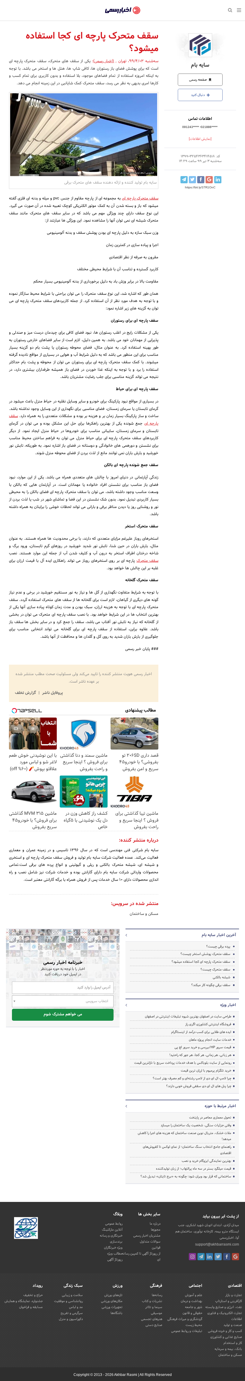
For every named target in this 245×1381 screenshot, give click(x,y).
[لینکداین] (209, 1256)
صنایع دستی (154, 1325)
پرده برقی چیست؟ (218, 946)
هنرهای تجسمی (151, 1319)
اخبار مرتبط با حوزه (220, 1106)
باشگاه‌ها (116, 1313)
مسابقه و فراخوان (31, 1307)
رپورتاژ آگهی (114, 1259)
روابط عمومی (113, 1223)
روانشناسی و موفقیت (68, 1301)
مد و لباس (76, 1307)
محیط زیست (194, 1325)
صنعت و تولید (232, 1325)
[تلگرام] (201, 1256)
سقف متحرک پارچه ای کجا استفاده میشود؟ (201, 962)
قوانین (156, 1247)
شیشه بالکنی (221, 977)
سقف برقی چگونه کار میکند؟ (210, 985)
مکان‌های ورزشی (111, 1301)
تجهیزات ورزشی (112, 1307)
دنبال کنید (198, 95)
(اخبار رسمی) (103, 61)
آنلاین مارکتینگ (112, 1229)
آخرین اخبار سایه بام (219, 935)
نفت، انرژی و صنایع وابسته (223, 1307)
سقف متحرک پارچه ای (140, 198)
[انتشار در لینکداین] (217, 179)
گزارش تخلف (26, 693)
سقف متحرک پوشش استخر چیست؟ (205, 954)
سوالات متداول (150, 1241)
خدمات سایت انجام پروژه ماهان (210, 1040)
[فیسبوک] (226, 1256)
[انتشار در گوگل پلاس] (209, 179)
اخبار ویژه (228, 1005)
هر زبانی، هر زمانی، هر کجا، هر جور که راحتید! (200, 1055)
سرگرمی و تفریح (72, 1313)
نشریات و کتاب (152, 1301)
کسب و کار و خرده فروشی (225, 1331)
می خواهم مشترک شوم (63, 1014)
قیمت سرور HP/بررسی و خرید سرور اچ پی (202, 1047)
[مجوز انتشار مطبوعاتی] (26, 1229)
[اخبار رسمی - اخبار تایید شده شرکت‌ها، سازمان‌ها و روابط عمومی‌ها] (123, 10)
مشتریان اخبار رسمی (146, 1235)
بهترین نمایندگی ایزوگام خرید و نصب (206, 1161)
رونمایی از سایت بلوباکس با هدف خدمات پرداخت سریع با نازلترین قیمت (182, 1063)
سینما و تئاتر (153, 1307)
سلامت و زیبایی (72, 1295)
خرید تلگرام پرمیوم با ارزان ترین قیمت (206, 1070)
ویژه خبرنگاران (113, 1247)
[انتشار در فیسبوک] (200, 179)
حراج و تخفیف (33, 1295)
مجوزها (155, 1229)
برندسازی (116, 1241)
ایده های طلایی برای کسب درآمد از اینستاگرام (201, 1032)
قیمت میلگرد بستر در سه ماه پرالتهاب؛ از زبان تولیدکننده (193, 1168)
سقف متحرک (147, 561)
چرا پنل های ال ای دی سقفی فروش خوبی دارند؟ (198, 1086)
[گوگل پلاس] (235, 1256)
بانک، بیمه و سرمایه (228, 1349)
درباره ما (155, 1223)
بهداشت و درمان (191, 1301)
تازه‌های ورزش (113, 1295)
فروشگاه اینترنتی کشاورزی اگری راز (208, 1024)
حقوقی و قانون (192, 1313)
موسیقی (156, 1313)
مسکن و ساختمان (144, 914)
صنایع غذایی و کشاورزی (226, 1337)
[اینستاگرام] (192, 1256)
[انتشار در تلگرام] (184, 179)
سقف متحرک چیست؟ (215, 969)
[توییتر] (218, 1256)
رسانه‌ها (157, 1295)
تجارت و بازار (233, 1295)
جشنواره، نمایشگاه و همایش (23, 1301)
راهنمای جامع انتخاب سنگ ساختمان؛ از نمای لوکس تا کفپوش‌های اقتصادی (187, 1150)
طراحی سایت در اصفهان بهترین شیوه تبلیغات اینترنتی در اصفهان (188, 1016)
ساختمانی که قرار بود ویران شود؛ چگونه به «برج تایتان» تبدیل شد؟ (185, 1176)
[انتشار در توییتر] (192, 179)
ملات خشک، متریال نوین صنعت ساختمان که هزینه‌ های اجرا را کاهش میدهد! (184, 1136)
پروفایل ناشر (52, 693)
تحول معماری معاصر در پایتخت (210, 1117)
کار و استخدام (232, 1343)
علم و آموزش (193, 1295)
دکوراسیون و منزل (71, 1319)
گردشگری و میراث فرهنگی (184, 1319)
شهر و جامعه (193, 1307)
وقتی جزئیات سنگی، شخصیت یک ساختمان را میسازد (196, 1125)
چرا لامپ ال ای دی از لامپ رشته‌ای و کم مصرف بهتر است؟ (192, 1078)
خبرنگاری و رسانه (111, 1235)
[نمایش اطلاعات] (200, 139)
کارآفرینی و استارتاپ (228, 1301)
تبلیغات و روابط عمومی (186, 1331)
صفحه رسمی (198, 80)
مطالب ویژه (114, 1253)
